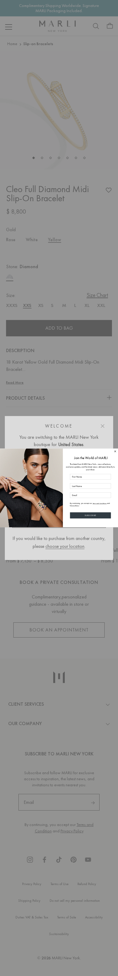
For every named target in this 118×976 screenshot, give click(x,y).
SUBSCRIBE (91, 515)
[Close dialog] (115, 451)
